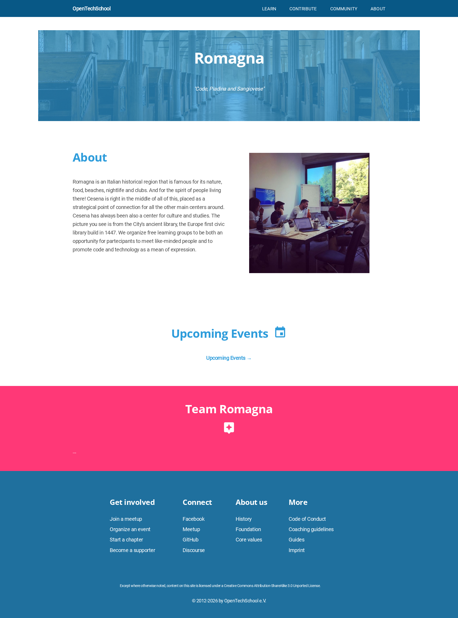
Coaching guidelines (311, 529)
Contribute (303, 8)
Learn (269, 8)
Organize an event (130, 529)
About (378, 8)
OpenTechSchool (92, 8)
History (244, 519)
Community (344, 8)
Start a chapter (126, 539)
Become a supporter (132, 550)
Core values (249, 539)
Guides (296, 539)
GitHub (190, 539)
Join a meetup (126, 519)
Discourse (194, 550)
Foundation (248, 529)
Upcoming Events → (229, 358)
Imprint (297, 550)
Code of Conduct (307, 519)
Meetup (191, 529)
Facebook (193, 519)
